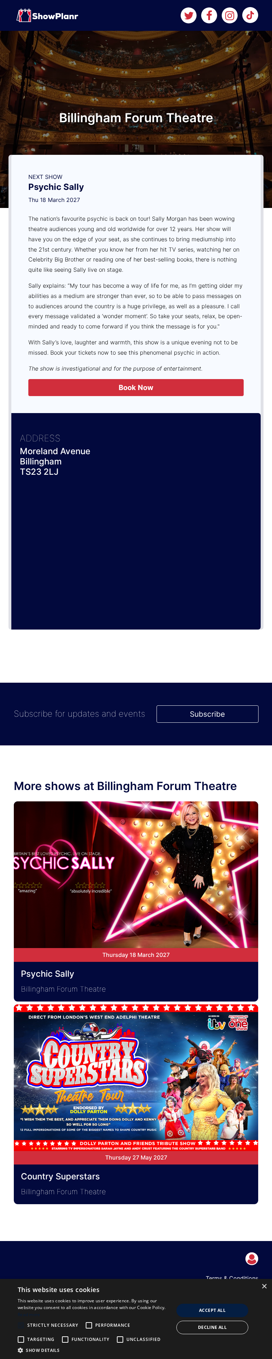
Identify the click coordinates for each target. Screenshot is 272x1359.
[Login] (251, 1258)
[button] (93, 1350)
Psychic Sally (56, 187)
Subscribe (207, 714)
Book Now (136, 387)
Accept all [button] (212, 1310)
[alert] (136, 1319)
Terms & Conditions (232, 1278)
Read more (29, 1315)
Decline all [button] (212, 1327)
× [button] (264, 1286)
